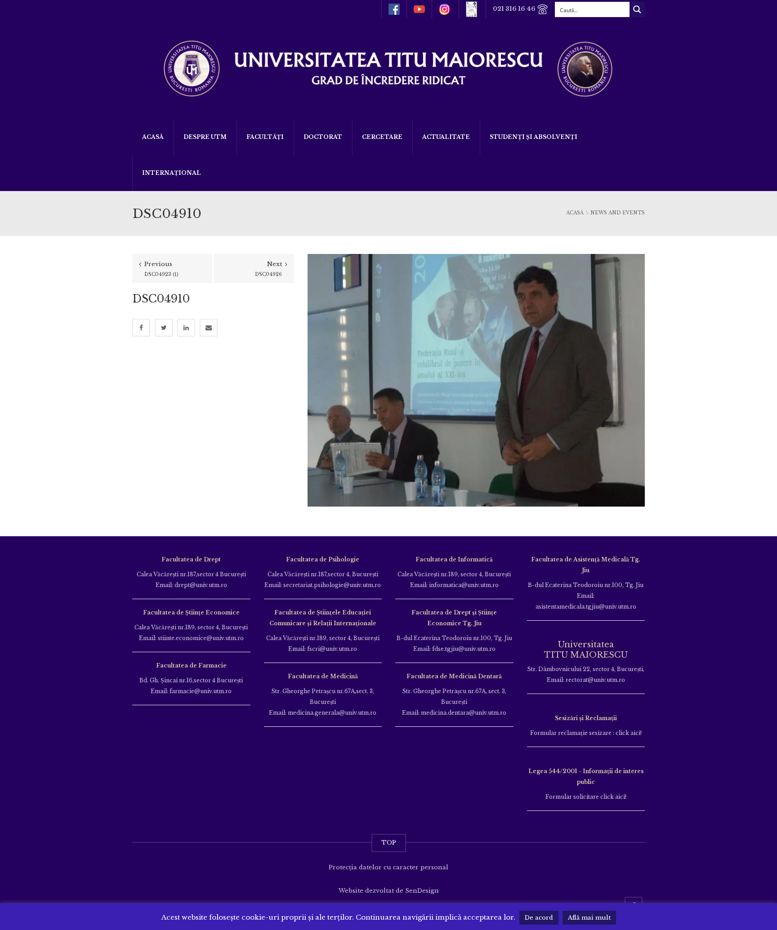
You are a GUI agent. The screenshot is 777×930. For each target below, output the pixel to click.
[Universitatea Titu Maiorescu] (388, 67)
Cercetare (382, 136)
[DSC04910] (476, 379)
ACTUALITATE (446, 136)
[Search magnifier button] (637, 9)
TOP (388, 842)
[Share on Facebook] (141, 328)
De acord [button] (539, 917)
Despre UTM (205, 136)
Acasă (153, 136)
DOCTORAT (323, 136)
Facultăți (265, 136)
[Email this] (209, 328)
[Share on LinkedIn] (186, 328)
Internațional (171, 172)
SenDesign (422, 890)
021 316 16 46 (515, 9)
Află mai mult (589, 917)
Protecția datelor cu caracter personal (388, 867)
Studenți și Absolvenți (533, 136)
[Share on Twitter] (164, 328)
